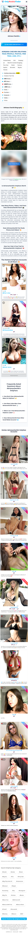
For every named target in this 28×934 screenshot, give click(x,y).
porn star (5, 65)
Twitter (6, 97)
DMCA (20, 931)
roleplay (20, 60)
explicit (5, 67)
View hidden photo (14, 164)
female (5, 69)
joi (4, 63)
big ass (20, 67)
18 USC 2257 (15, 931)
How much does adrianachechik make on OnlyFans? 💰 (13, 397)
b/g (15, 60)
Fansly (6, 89)
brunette (12, 67)
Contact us (9, 931)
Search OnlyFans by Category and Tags (14, 919)
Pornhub (6, 92)
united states (7, 60)
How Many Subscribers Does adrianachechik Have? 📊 (12, 404)
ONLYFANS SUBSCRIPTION (14, 44)
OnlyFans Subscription (12, 73)
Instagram (7, 95)
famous (19, 65)
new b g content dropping (15, 63)
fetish (13, 65)
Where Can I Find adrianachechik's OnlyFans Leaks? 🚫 (14, 411)
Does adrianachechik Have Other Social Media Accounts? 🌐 (13, 419)
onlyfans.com (17, 179)
